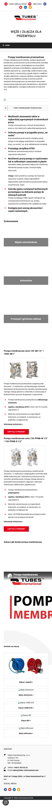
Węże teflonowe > (26, 733)
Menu (7, 45)
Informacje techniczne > (13, 424)
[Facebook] (45, 4)
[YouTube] (21, 7)
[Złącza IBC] (26, 715)
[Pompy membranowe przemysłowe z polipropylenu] (24, 446)
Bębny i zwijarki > (26, 682)
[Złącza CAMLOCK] (26, 703)
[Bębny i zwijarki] (26, 654)
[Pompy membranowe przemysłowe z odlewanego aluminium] (24, 359)
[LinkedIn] (26, 7)
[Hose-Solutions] (31, 7)
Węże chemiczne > (26, 695)
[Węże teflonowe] (26, 728)
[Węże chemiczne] (26, 690)
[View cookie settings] (6, 802)
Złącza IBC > (26, 721)
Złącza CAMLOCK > (26, 708)
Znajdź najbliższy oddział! (18, 4)
